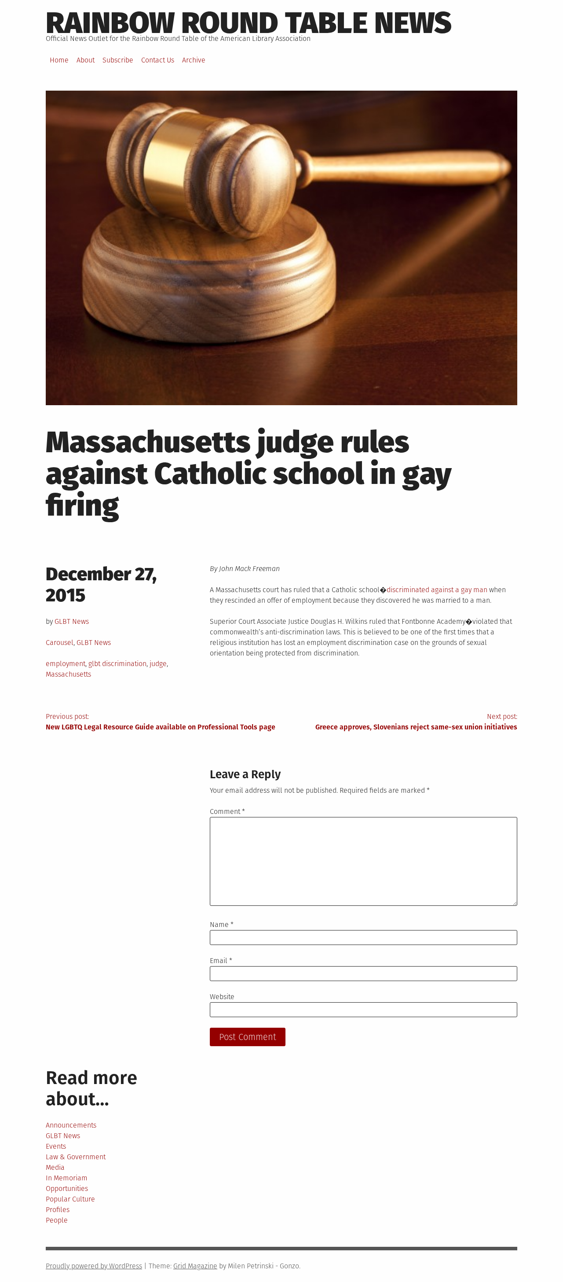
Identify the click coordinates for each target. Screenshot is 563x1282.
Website (222, 997)
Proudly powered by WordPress (94, 1266)
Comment (227, 811)
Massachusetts (68, 674)
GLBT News (72, 621)
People (57, 1220)
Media (55, 1167)
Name (222, 924)
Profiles (57, 1209)
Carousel (59, 642)
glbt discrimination (117, 663)
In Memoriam (67, 1178)
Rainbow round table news (249, 23)
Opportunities (67, 1188)
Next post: (416, 721)
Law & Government (76, 1157)
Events (56, 1146)
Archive (193, 60)
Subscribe (117, 60)
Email (221, 960)
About (86, 60)
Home (59, 60)
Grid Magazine (195, 1266)
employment (65, 663)
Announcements (71, 1125)
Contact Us (157, 60)
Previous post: (160, 721)
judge (158, 663)
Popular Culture (70, 1199)
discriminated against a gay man (437, 590)
